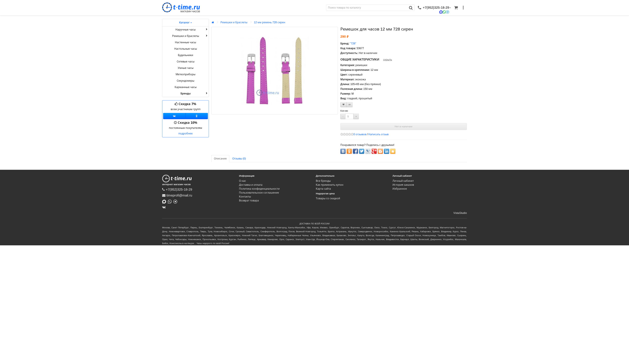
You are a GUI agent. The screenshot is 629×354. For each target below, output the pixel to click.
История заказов (403, 184)
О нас (242, 180)
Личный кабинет (403, 180)
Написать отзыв (378, 134)
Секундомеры (185, 80)
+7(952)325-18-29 (178, 189)
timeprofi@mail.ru (178, 195)
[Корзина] (456, 7)
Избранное (399, 188)
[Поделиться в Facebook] (355, 151)
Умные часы (185, 68)
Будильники (185, 55)
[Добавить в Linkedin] (386, 151)
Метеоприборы (185, 74)
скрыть (387, 59)
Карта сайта (323, 188)
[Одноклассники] (197, 116)
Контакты (245, 196)
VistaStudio (460, 213)
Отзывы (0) (239, 158)
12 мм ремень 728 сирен (269, 22)
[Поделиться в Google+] (374, 151)
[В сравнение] (349, 104)
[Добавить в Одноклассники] (349, 151)
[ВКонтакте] (164, 207)
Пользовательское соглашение (259, 192)
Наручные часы (185, 29)
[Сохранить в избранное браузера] (392, 151)
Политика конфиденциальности (259, 188)
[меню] (463, 7)
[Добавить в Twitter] (361, 151)
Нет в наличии (403, 126)
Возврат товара (249, 200)
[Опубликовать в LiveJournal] (368, 151)
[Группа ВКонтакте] (174, 116)
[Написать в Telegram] (176, 201)
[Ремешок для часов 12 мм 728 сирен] (274, 70)
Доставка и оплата (250, 184)
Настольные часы (185, 48)
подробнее (185, 133)
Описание (220, 158)
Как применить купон (329, 184)
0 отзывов (359, 134)
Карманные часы (186, 87)
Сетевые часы (185, 61)
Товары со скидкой (328, 198)
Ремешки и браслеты (185, 36)
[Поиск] (411, 8)
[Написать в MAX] (165, 201)
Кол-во (344, 110)
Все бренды (323, 180)
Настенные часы (185, 42)
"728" (353, 43)
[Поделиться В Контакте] (343, 151)
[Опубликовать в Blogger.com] (380, 151)
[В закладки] (343, 104)
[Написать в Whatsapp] (170, 201)
